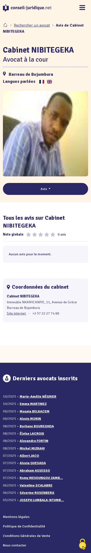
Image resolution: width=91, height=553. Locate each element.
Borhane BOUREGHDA (37, 426)
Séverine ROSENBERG (37, 493)
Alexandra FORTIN (34, 441)
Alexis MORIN (30, 419)
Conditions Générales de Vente (26, 536)
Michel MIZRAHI (32, 448)
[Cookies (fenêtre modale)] (82, 544)
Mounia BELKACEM (35, 411)
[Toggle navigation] (82, 8)
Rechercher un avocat (32, 25)
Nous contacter (14, 545)
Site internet (16, 313)
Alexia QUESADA (33, 463)
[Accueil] (6, 25)
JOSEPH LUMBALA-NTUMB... (42, 500)
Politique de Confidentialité (24, 526)
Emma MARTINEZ (33, 404)
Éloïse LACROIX (32, 433)
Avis (44, 189)
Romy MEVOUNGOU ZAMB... (41, 478)
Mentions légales (16, 517)
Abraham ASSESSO (35, 470)
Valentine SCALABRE (36, 485)
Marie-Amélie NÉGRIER (38, 396)
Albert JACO (29, 456)
